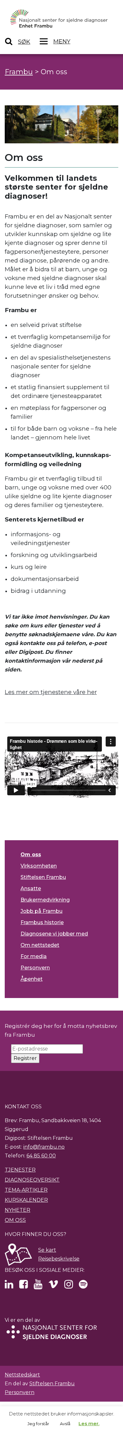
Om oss (30, 855)
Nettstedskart (22, 1375)
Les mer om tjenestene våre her (51, 692)
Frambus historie (42, 922)
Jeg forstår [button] (38, 1423)
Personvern (35, 968)
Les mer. (89, 1423)
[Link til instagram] (68, 1286)
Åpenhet (31, 979)
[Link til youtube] (38, 1286)
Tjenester (20, 1170)
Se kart (47, 1250)
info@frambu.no (44, 1147)
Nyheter (17, 1210)
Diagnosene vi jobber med (54, 934)
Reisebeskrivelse (58, 1259)
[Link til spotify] (83, 1286)
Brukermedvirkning (45, 900)
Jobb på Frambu (41, 911)
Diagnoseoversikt (32, 1180)
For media (33, 956)
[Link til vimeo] (53, 1286)
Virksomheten (38, 866)
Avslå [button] (65, 1423)
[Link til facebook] (23, 1286)
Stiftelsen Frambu (43, 877)
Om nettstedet (39, 945)
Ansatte (30, 888)
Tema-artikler (26, 1190)
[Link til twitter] (9, 1286)
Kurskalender (26, 1200)
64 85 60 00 (41, 1156)
